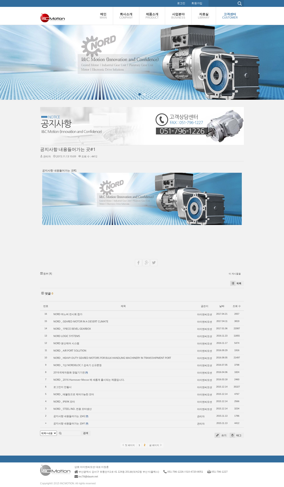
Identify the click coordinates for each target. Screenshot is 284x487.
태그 (238, 435)
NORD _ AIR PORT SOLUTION (69, 350)
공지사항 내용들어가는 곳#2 (69, 416)
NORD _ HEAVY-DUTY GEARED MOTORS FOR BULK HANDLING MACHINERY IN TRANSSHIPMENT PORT (112, 358)
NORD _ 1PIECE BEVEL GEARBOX (72, 328)
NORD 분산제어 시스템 (66, 343)
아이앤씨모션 (204, 314)
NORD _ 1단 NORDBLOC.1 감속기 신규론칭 (77, 365)
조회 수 (237, 306)
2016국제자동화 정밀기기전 (69, 372)
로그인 (181, 3)
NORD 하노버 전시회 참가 (67, 314)
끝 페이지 (154, 445)
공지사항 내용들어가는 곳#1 (68, 149)
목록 (238, 283)
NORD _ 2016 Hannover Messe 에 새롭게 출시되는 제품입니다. (89, 379)
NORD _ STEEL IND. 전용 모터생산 (72, 409)
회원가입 (196, 3)
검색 (85, 433)
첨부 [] (47, 273)
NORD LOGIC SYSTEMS (66, 336)
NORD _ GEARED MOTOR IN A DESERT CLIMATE (80, 321)
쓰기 (223, 435)
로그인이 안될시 (62, 387)
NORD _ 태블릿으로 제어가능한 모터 (73, 394)
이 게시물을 (235, 273)
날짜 (221, 306)
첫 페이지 (129, 445)
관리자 (47, 156)
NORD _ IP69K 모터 (64, 401)
